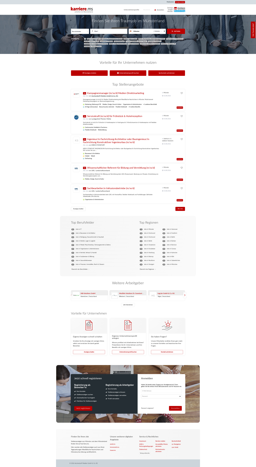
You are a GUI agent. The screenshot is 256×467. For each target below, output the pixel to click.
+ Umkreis (157, 31)
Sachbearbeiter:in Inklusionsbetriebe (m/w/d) (110, 188)
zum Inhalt (175, 447)
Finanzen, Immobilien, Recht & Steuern (136, 41)
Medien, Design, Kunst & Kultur (118, 43)
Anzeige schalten (180, 2)
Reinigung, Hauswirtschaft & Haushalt (112, 38)
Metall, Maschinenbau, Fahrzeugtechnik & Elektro (152, 38)
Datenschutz (143, 449)
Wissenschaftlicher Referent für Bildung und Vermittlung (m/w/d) (121, 168)
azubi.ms (112, 444)
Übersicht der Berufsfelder (79, 269)
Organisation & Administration (175, 38)
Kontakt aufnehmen (167, 352)
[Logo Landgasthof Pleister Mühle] (76, 117)
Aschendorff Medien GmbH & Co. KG (105, 96)
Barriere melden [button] (160, 441)
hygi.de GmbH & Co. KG (166, 293)
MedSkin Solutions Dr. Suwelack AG (132, 293)
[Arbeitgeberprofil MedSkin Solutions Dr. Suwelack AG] (115, 295)
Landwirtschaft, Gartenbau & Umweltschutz (96, 43)
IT (85, 38)
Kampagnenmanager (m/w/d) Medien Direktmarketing (115, 93)
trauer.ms (113, 450)
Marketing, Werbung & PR (168, 43)
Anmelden (160, 10)
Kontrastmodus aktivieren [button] (160, 450)
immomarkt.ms (114, 447)
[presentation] (184, 295)
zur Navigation (176, 444)
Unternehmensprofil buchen (128, 352)
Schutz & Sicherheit (133, 43)
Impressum (142, 441)
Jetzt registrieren (83, 408)
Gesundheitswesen (119, 41)
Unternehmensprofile (131, 10)
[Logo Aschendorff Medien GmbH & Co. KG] (76, 94)
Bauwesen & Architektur (93, 38)
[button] (164, 31)
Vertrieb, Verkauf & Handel (91, 41)
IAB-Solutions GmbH (88, 293)
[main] (128, 222)
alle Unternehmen (128, 304)
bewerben (179, 107)
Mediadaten (170, 2)
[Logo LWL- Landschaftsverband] (76, 168)
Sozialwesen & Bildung (106, 41)
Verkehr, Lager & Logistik (130, 38)
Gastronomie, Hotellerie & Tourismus (150, 43)
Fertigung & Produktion (154, 41)
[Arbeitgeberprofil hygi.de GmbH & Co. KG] (153, 298)
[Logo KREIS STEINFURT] (76, 140)
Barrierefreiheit (176, 441)
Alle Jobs (85, 96)
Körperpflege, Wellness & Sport (92, 46)
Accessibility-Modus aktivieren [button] (162, 445)
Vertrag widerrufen (145, 453)
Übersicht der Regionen (147, 269)
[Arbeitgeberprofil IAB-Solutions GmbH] (76, 295)
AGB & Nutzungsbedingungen (145, 445)
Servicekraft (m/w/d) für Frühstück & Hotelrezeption (114, 116)
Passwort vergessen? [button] (147, 408)
